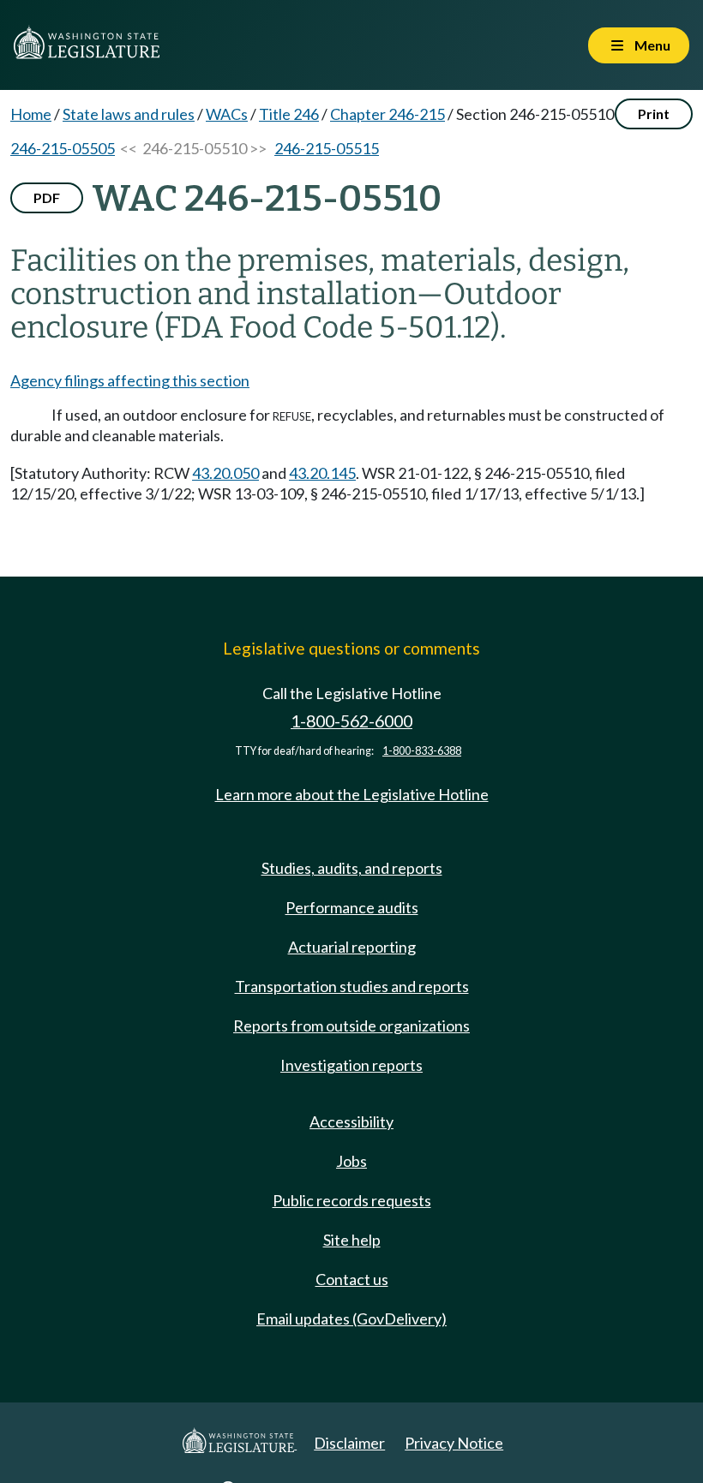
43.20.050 (225, 472)
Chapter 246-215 (387, 114)
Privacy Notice (454, 1442)
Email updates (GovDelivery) (351, 1318)
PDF (46, 197)
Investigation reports (351, 1064)
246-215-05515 (326, 148)
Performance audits (351, 907)
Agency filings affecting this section (129, 380)
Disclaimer (349, 1442)
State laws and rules (129, 114)
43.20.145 (322, 472)
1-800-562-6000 (351, 721)
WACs (227, 114)
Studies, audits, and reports (351, 867)
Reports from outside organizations (351, 1025)
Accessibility (351, 1121)
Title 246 (289, 114)
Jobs (351, 1160)
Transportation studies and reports (352, 986)
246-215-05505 (62, 148)
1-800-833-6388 (421, 750)
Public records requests (352, 1200)
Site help (352, 1239)
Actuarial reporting (352, 946)
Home (30, 114)
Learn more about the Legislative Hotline (352, 794)
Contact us (351, 1279)
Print (654, 113)
